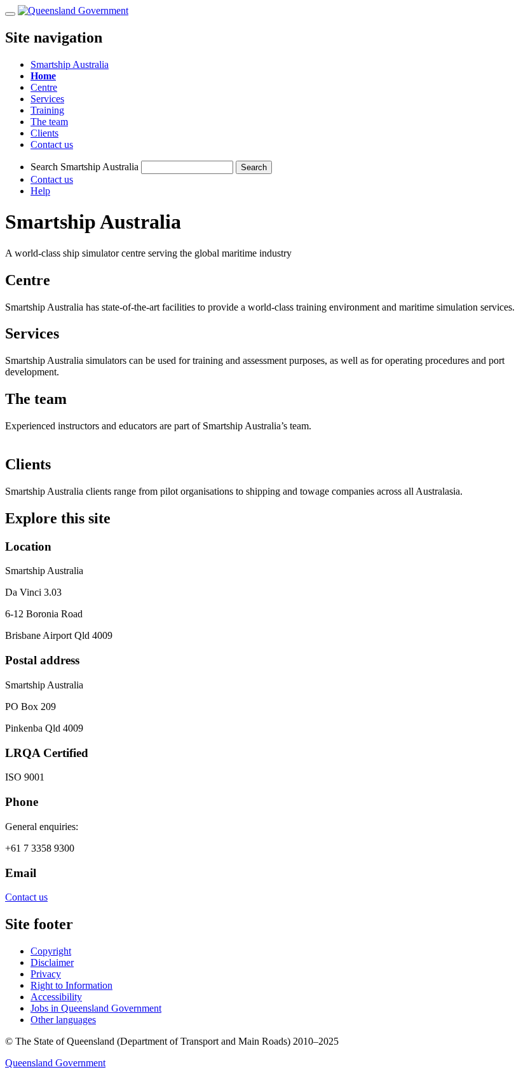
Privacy (45, 973)
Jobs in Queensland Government (95, 1008)
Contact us (51, 179)
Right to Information (71, 985)
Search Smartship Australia (84, 166)
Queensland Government (55, 1062)
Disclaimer (52, 962)
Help (40, 190)
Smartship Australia (69, 64)
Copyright (50, 951)
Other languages (63, 1019)
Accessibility (56, 996)
